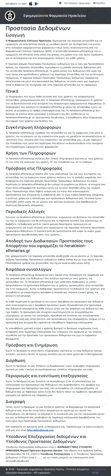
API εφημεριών (42, 472)
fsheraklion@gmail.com (40, 430)
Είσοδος (100, 3)
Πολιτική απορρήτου (77, 469)
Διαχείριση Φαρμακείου (18, 472)
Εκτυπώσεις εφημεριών (77, 3)
